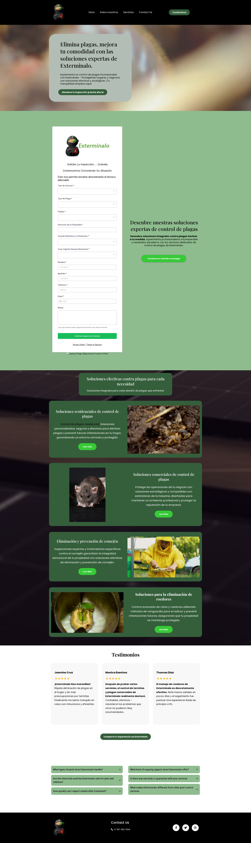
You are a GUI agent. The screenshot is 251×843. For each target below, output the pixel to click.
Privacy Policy (79, 344)
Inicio (92, 12)
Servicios (128, 12)
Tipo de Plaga (65, 198)
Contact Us (145, 12)
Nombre (62, 262)
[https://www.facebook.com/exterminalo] (176, 827)
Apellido (62, 273)
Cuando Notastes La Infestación (73, 236)
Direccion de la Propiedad (70, 225)
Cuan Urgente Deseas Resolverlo (74, 249)
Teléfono (63, 285)
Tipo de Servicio (66, 185)
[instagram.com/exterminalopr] (195, 827)
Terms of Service (94, 344)
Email (61, 296)
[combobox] (87, 191)
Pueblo (62, 211)
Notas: (61, 308)
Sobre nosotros (109, 12)
